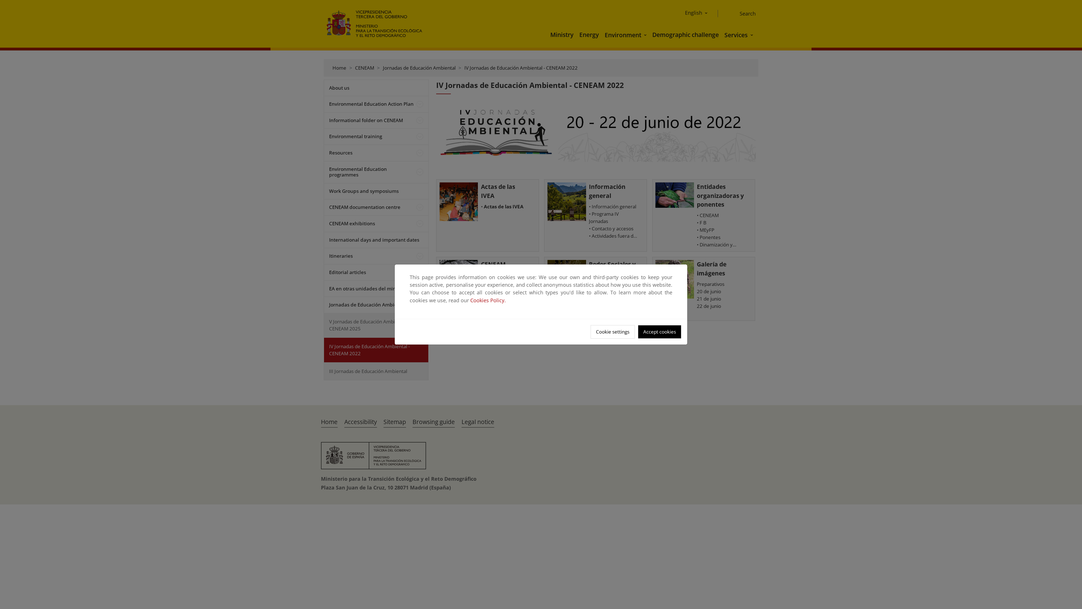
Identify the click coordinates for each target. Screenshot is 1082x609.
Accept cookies (659, 331)
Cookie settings (612, 331)
